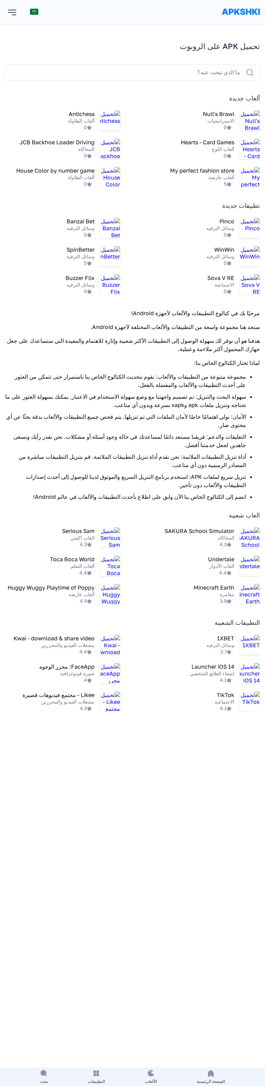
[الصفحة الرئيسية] (241, 18)
